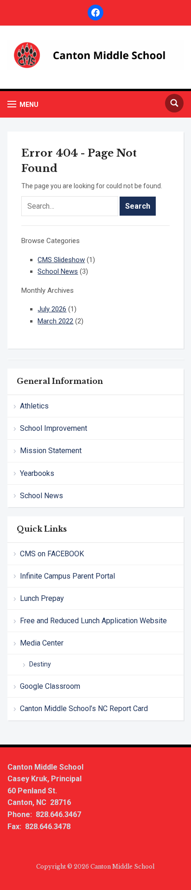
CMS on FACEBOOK (52, 553)
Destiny (40, 664)
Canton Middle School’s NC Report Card (84, 708)
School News (41, 495)
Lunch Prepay (42, 598)
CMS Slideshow (61, 260)
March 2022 (55, 321)
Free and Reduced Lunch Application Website (93, 620)
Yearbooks (37, 473)
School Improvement (53, 428)
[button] (22, 104)
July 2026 (52, 309)
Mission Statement (51, 450)
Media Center (42, 643)
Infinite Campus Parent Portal (67, 576)
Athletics (34, 406)
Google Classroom (50, 686)
